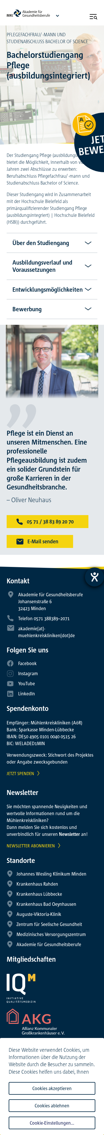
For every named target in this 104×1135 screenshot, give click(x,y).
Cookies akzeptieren (52, 1088)
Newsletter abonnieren (31, 845)
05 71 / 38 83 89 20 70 (50, 521)
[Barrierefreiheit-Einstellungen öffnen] (94, 577)
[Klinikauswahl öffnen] (57, 15)
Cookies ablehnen (52, 1106)
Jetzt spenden (20, 773)
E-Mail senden (42, 541)
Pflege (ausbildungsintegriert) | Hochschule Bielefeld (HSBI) (50, 215)
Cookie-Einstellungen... (52, 1123)
